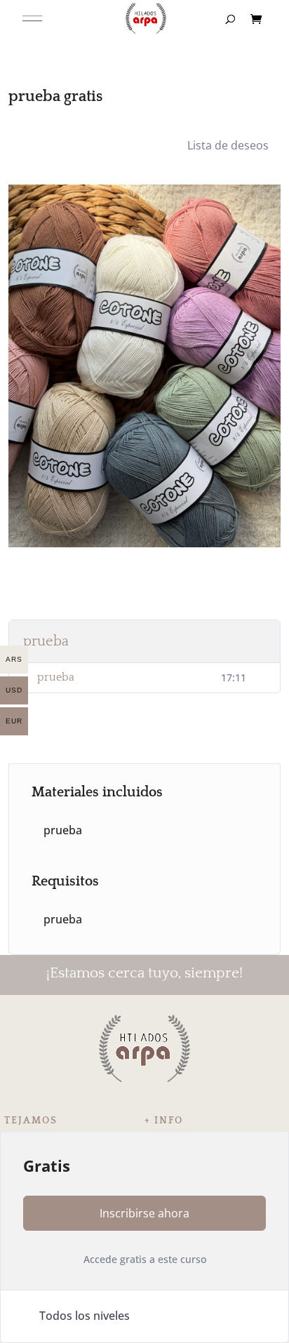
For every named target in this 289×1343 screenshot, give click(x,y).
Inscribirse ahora (144, 1213)
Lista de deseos (228, 145)
